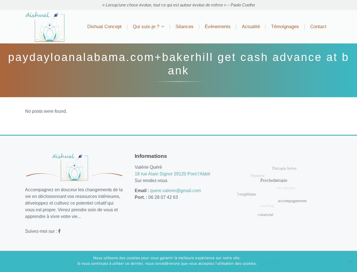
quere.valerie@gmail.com (175, 190)
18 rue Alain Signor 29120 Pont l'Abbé (172, 173)
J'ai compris (270, 263)
